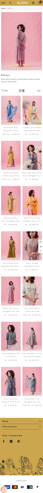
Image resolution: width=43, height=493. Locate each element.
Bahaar (10, 8)
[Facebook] (4, 441)
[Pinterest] (18, 441)
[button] (20, 90)
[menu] (3, 2)
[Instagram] (11, 441)
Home (3, 8)
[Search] (10, 3)
